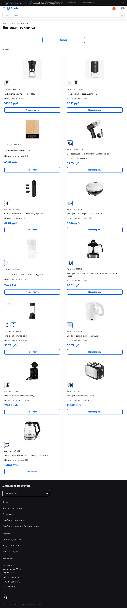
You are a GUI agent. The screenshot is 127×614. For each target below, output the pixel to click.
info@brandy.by (10, 586)
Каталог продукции (12, 508)
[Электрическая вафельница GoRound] (95, 189)
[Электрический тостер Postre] (95, 371)
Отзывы (6, 514)
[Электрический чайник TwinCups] (95, 311)
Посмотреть (32, 110)
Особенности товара (13, 520)
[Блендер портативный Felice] (32, 311)
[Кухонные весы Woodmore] (32, 129)
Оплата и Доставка (12, 539)
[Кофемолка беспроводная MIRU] (95, 69)
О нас (5, 502)
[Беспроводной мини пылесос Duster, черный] (95, 129)
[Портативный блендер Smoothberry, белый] (32, 248)
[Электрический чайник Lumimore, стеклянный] (32, 431)
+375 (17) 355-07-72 (11, 582)
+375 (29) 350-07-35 (11, 577)
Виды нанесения (11, 545)
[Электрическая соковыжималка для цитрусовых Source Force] (95, 248)
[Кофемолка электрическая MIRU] (32, 69)
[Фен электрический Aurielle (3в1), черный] (32, 189)
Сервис (6, 533)
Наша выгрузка (10, 551)
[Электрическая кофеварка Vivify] (32, 371)
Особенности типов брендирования (21, 526)
